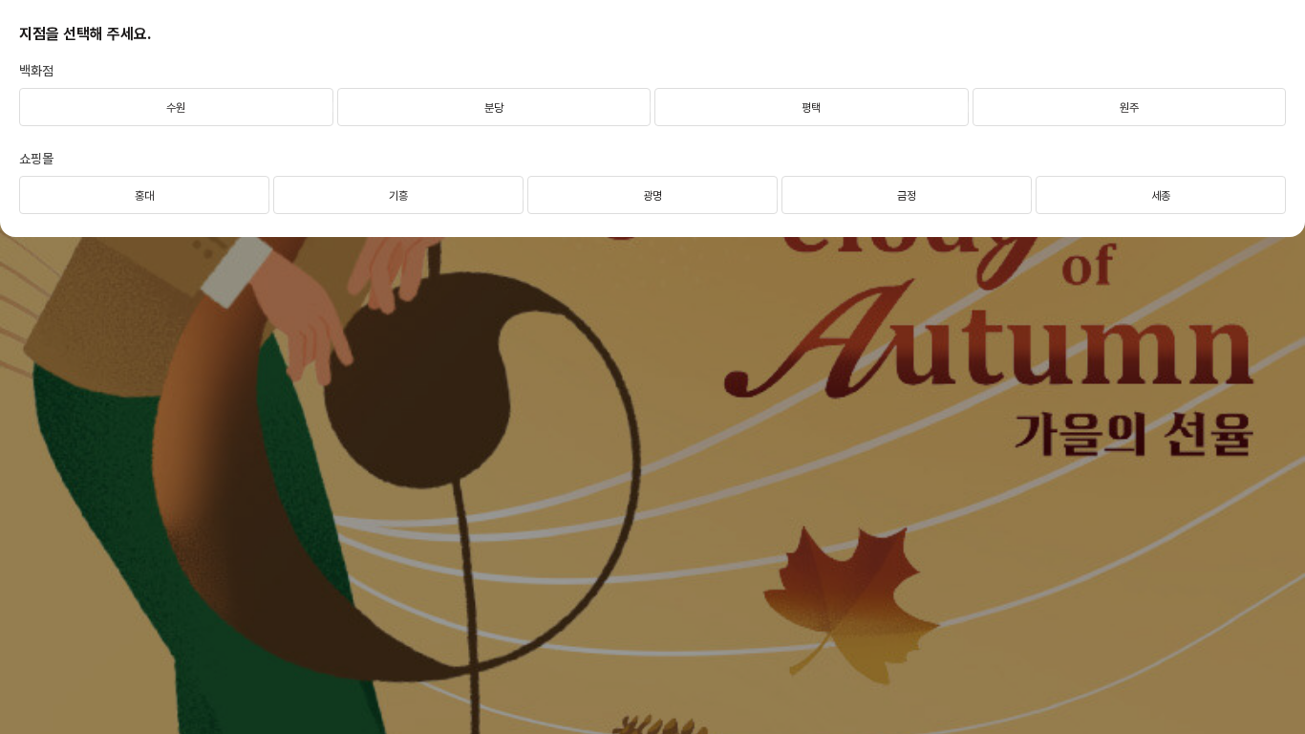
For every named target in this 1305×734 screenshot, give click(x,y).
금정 (906, 196)
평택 (811, 108)
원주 (1129, 108)
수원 (175, 108)
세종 (1160, 196)
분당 (493, 108)
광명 (652, 196)
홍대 (144, 196)
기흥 (398, 196)
